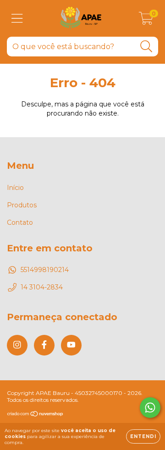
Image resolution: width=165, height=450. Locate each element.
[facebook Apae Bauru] (44, 345)
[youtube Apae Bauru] (71, 345)
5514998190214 (45, 270)
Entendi (143, 436)
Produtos (22, 205)
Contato (20, 222)
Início (15, 187)
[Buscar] (146, 46)
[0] (146, 21)
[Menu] (17, 18)
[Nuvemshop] (35, 414)
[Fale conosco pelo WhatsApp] (150, 407)
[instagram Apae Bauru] (17, 345)
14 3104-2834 (42, 287)
